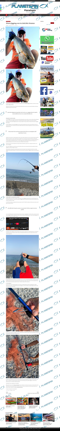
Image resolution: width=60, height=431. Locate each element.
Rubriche (9, 15)
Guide (31, 15)
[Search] (49, 15)
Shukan (14, 390)
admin (7, 25)
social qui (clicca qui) (20, 387)
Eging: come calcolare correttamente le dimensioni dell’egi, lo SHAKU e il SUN (47, 423)
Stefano (29, 103)
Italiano (50, 0)
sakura (8, 390)
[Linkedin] (0, 8)
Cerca (42, 21)
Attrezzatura (8, 21)
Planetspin (30, 10)
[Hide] (0, 12)
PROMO (35, 15)
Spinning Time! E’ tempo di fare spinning (33, 393)
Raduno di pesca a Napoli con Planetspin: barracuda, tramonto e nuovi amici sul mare (23, 423)
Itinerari (19, 15)
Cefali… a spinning (8, 393)
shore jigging (11, 390)
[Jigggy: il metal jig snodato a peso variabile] (11, 401)
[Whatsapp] (0, 9)
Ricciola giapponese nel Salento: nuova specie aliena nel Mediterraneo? (36, 423)
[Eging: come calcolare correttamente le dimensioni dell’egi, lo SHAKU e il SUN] (48, 418)
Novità (15, 15)
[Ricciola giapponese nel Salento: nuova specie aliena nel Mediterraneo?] (36, 418)
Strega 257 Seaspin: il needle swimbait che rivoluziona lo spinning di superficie (33, 406)
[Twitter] (0, 6)
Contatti (39, 15)
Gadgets (27, 15)
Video (23, 15)
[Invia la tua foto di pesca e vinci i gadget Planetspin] (11, 418)
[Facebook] (0, 5)
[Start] (6, 15)
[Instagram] (0, 11)
